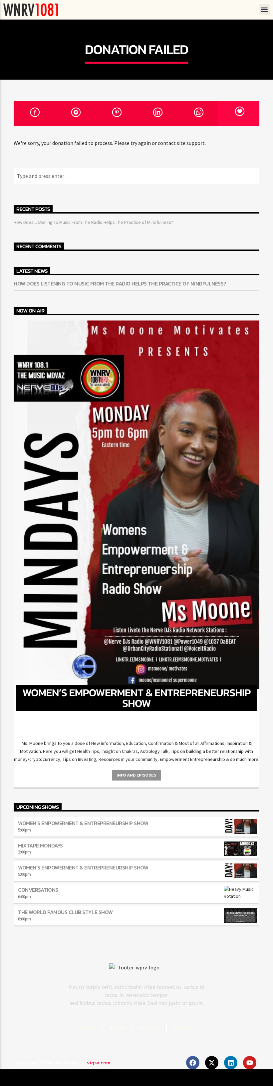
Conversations (38, 890)
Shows (183, 1027)
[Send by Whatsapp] (197, 113)
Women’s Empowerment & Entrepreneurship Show (83, 823)
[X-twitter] (211, 1062)
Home (88, 1027)
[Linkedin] (230, 1062)
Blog (117, 1027)
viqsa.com (98, 1062)
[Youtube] (249, 1062)
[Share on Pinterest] (116, 113)
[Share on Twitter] (75, 113)
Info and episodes (136, 775)
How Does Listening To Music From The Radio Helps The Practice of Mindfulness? (93, 222)
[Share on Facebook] (34, 113)
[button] (264, 9)
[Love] (238, 113)
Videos (149, 1027)
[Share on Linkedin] (156, 113)
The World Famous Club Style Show (65, 912)
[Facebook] (192, 1062)
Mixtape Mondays (40, 845)
